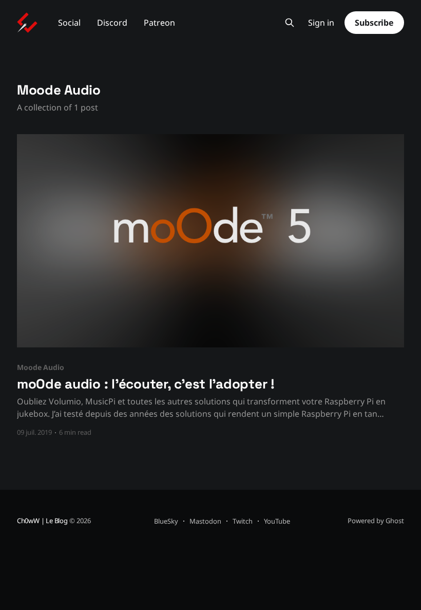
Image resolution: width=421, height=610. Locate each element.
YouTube (277, 521)
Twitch (243, 521)
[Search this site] (289, 22)
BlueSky (166, 521)
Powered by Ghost (376, 520)
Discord (112, 22)
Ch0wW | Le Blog (42, 520)
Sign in (321, 22)
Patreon (159, 22)
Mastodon (205, 521)
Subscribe (374, 22)
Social (69, 22)
